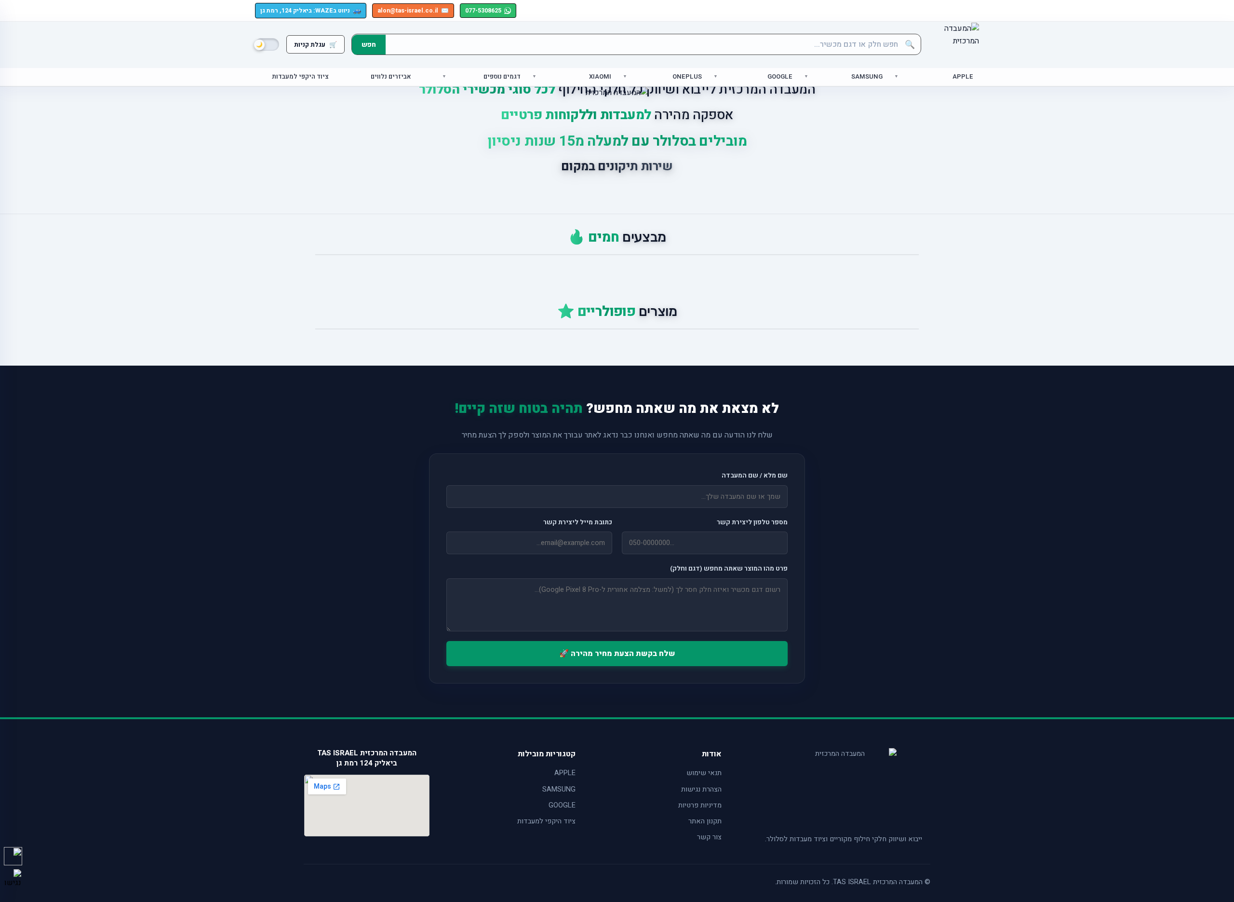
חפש (369, 45)
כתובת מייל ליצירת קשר (577, 522)
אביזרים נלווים (391, 77)
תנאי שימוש (704, 773)
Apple (962, 77)
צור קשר (709, 837)
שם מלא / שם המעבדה (755, 475)
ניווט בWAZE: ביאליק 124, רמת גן (310, 10)
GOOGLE (562, 805)
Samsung (867, 77)
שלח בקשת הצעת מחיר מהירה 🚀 (617, 653)
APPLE (565, 773)
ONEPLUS (687, 77)
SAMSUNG (559, 789)
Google (779, 77)
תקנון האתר (705, 821)
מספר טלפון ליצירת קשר (752, 522)
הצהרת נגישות (701, 789)
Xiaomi (600, 77)
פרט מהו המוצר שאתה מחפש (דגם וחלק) (729, 569)
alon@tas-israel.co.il (413, 10)
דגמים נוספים (502, 77)
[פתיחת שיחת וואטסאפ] (13, 856)
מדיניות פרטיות (700, 805)
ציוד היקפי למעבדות (300, 77)
